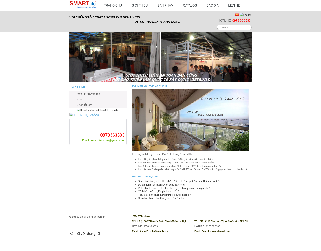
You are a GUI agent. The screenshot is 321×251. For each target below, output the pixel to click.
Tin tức (79, 99)
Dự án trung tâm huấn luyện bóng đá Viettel (161, 184)
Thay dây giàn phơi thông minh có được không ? (164, 194)
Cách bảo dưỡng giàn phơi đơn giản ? (158, 191)
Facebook (72, 241)
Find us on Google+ (96, 241)
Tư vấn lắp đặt (83, 104)
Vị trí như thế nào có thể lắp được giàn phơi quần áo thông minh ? (174, 188)
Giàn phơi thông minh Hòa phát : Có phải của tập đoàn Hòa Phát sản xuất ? (179, 181)
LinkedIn (104, 241)
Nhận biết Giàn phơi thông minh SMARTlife (161, 198)
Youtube (88, 241)
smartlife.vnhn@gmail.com (107, 140)
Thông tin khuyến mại (87, 93)
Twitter (80, 241)
